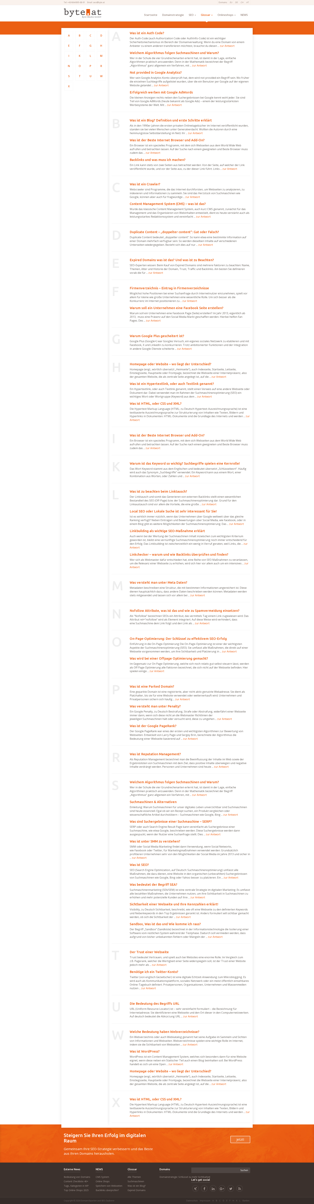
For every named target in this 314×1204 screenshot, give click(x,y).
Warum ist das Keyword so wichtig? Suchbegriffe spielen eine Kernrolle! (185, 463)
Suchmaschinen (136, 1181)
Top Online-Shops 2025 (76, 1190)
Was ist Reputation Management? (155, 754)
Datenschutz (192, 1200)
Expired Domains (137, 1190)
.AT (247, 2)
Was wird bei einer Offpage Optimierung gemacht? (169, 658)
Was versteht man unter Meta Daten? (158, 582)
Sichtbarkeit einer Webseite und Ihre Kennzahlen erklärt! (174, 904)
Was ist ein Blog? (137, 1185)
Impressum (205, 1200)
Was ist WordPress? (145, 1051)
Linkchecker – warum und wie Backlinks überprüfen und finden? (179, 554)
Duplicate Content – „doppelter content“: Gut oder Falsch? (174, 232)
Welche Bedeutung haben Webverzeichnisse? (164, 1032)
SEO (191, 15)
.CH (242, 2)
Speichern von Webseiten (109, 1185)
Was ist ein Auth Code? (147, 33)
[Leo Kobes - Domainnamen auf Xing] (195, 1189)
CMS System (102, 1176)
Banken (246, 1200)
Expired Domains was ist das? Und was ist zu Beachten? (172, 260)
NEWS (244, 15)
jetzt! (240, 1139)
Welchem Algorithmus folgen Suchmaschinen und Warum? (174, 53)
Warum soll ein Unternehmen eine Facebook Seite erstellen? (176, 308)
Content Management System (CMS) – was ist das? (168, 204)
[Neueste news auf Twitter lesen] (230, 1189)
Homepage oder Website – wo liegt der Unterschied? (170, 364)
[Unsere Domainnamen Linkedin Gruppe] (213, 1189)
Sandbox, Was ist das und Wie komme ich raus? (165, 924)
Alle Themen (134, 1176)
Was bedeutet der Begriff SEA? (153, 884)
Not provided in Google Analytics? (156, 72)
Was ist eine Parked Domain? (152, 686)
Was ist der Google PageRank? (153, 726)
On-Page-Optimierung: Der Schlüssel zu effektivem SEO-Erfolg (178, 638)
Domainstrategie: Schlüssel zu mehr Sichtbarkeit (184, 1176)
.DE (236, 2)
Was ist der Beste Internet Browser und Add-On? (167, 140)
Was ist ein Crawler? (145, 184)
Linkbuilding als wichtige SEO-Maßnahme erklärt (167, 531)
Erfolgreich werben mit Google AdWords (161, 92)
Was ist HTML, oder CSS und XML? (156, 403)
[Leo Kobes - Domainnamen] (222, 1189)
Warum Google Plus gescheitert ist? (157, 336)
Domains (223, 2)
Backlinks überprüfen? (107, 1190)
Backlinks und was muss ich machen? (157, 160)
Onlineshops (226, 15)
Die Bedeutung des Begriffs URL (154, 1003)
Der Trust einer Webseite (149, 952)
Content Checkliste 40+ (76, 1181)
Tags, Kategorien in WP (76, 1185)
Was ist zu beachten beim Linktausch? (158, 491)
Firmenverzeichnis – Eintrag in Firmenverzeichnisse (169, 288)
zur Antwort (227, 46)
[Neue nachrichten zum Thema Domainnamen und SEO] (239, 1189)
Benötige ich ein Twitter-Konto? (154, 972)
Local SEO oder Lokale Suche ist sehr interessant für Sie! (173, 511)
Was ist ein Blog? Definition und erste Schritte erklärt (171, 120)
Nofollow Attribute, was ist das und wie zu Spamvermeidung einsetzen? (184, 610)
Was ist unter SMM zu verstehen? (155, 841)
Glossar (206, 15)
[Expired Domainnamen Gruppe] (204, 1189)
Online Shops (103, 1181)
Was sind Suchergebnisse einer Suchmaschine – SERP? (171, 821)
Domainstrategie (173, 15)
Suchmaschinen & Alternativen (153, 802)
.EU (230, 2)
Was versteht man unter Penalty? (155, 706)
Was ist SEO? (139, 865)
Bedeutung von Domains (77, 1176)
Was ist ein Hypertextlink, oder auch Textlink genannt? (172, 384)
